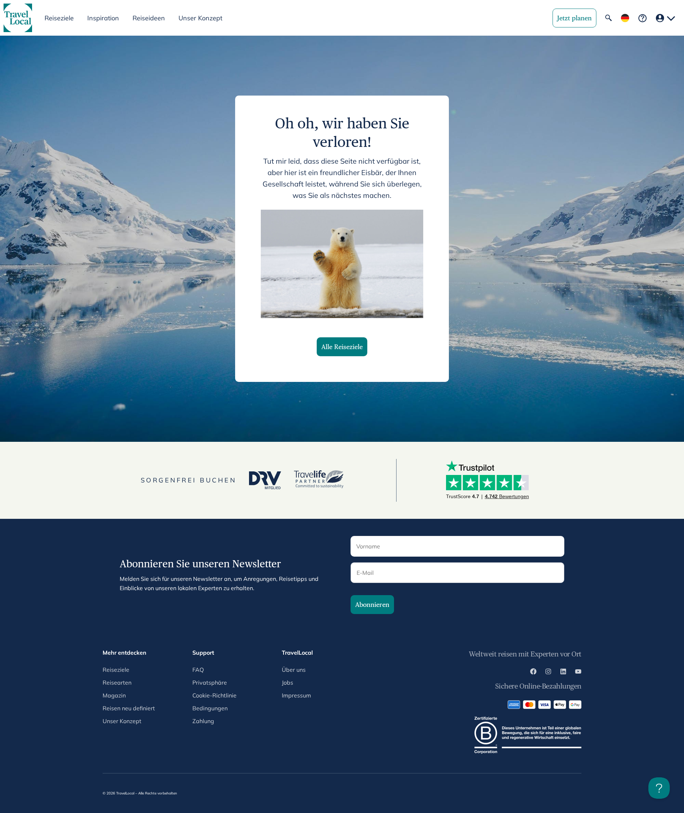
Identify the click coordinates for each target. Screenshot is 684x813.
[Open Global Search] (608, 18)
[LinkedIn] (563, 672)
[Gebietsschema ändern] (625, 18)
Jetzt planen (574, 18)
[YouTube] (578, 672)
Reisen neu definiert (129, 708)
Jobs (287, 682)
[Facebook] (533, 672)
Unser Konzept (200, 18)
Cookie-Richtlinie (214, 695)
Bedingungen (210, 708)
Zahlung (203, 721)
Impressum (296, 695)
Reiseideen (149, 18)
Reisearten (117, 682)
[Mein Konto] (665, 18)
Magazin (114, 695)
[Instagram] (548, 672)
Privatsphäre (209, 682)
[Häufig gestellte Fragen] (642, 18)
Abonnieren (372, 604)
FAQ (198, 669)
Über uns (294, 669)
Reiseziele (116, 669)
